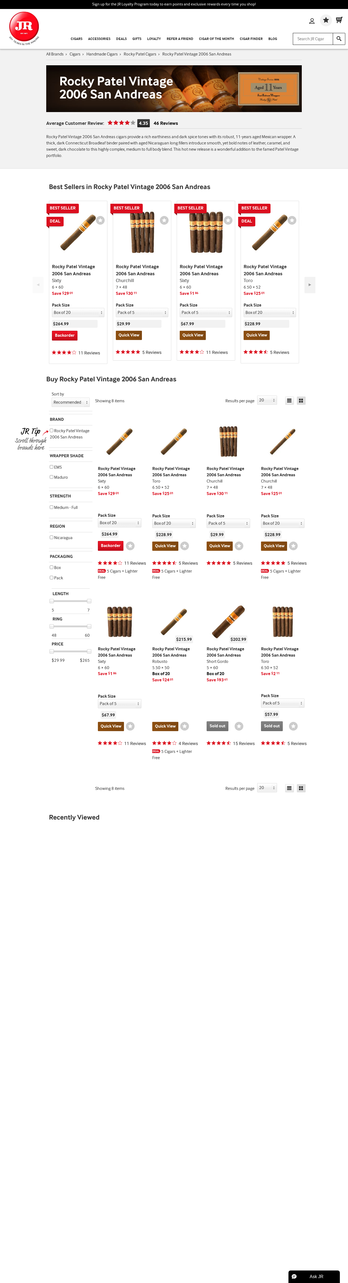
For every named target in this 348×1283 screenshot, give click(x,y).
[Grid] (301, 401)
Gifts (136, 39)
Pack (58, 578)
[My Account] (311, 21)
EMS (57, 467)
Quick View (129, 335)
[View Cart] (339, 20)
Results (239, 401)
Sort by (58, 394)
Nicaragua (63, 537)
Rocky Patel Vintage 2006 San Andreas (69, 434)
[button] (51, 430)
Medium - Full (65, 507)
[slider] (51, 601)
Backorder (64, 335)
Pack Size (61, 305)
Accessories (99, 39)
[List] (289, 401)
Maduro (60, 477)
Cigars (76, 39)
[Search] (339, 39)
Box (57, 567)
